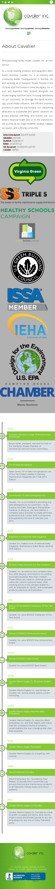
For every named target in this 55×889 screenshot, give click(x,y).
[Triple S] (27, 196)
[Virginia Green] (27, 172)
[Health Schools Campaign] (27, 213)
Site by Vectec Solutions (37, 869)
